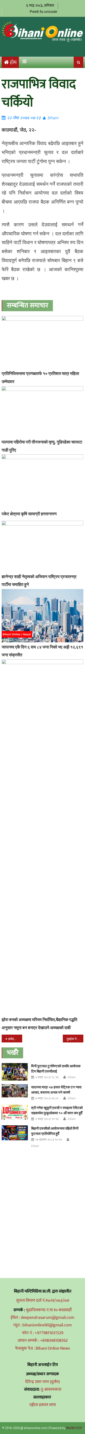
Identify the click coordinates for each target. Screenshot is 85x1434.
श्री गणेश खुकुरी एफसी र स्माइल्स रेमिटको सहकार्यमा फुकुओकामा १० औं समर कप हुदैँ (57, 1110)
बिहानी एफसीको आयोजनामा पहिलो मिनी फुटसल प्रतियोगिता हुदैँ (54, 1131)
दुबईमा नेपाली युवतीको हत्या (75, 1038)
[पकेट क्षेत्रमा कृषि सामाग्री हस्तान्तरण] (42, 481)
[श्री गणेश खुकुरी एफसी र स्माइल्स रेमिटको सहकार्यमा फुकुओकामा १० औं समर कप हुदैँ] (15, 1112)
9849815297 (74, 1427)
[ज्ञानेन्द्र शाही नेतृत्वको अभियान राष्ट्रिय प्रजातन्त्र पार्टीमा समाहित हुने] (42, 546)
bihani (52, 117)
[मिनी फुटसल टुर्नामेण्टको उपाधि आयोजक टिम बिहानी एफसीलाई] (15, 1072)
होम (13, 62)
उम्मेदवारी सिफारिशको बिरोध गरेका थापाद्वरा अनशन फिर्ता (15, 1038)
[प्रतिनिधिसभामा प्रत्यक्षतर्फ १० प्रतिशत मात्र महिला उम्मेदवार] (42, 342)
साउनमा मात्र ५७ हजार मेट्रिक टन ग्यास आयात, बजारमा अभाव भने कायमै (56, 1089)
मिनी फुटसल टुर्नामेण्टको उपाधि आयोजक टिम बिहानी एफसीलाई (56, 1068)
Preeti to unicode (43, 11)
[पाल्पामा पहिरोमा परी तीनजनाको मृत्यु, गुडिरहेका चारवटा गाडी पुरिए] (42, 411)
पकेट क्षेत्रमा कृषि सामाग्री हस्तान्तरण (29, 514)
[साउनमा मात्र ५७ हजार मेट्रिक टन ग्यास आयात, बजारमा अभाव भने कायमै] (15, 1090)
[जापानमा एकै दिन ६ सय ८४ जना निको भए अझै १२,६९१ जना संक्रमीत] (42, 615)
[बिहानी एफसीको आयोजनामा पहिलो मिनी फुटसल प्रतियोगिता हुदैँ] (15, 1132)
